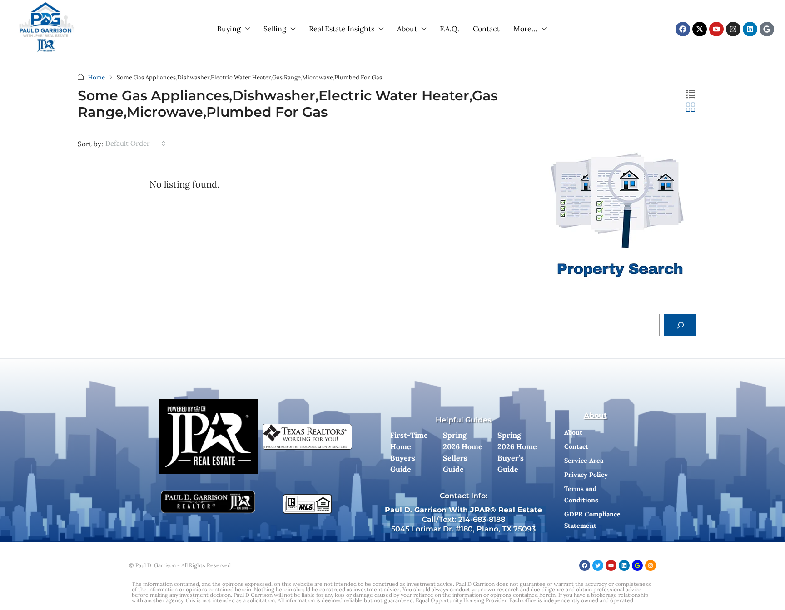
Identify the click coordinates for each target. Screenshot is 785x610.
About (407, 28)
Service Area (583, 460)
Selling (274, 28)
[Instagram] (733, 29)
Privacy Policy (586, 475)
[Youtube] (716, 29)
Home (96, 77)
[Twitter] (597, 565)
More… (525, 28)
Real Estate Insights (341, 28)
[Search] (680, 325)
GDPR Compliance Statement (592, 520)
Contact (486, 28)
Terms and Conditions (581, 494)
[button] (690, 95)
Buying (229, 28)
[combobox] (135, 143)
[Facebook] (683, 29)
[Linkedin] (750, 29)
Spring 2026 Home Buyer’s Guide (517, 452)
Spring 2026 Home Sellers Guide (462, 452)
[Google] (767, 29)
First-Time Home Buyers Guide (409, 452)
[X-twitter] (699, 29)
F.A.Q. (449, 28)
